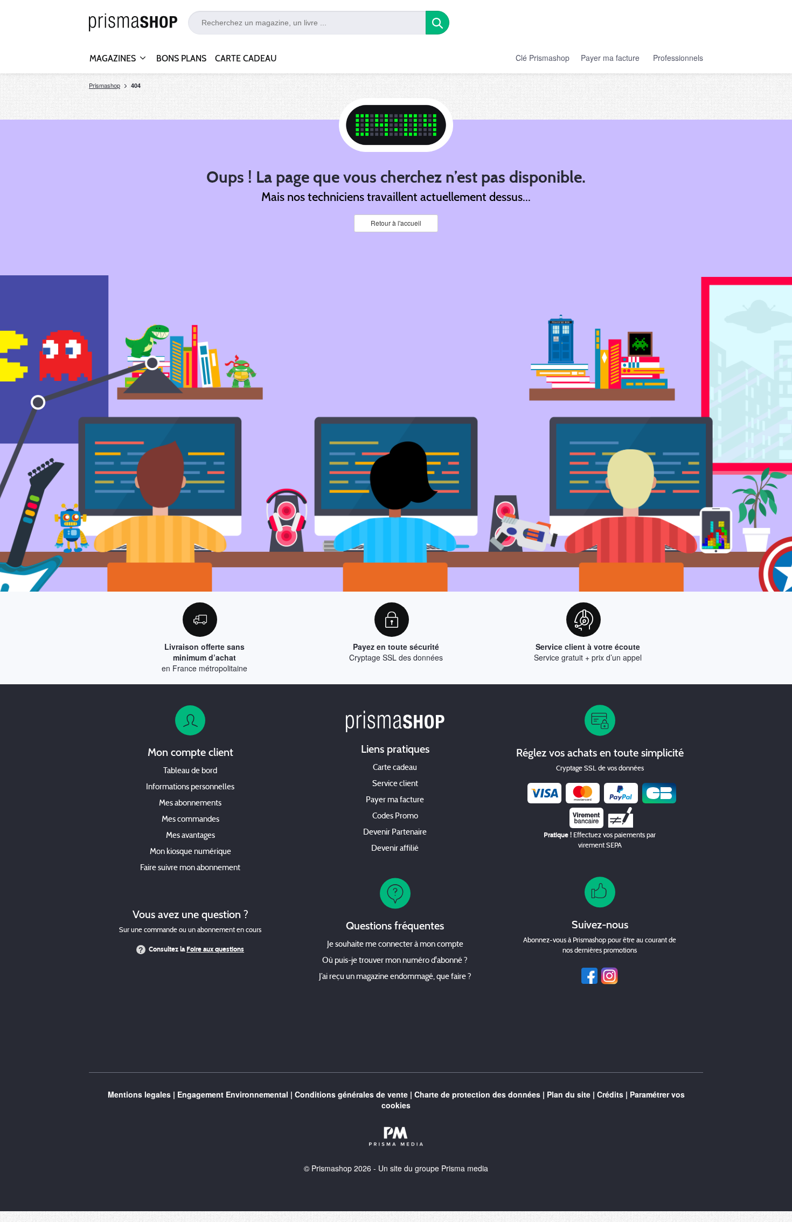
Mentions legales (139, 1094)
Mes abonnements (190, 804)
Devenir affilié (395, 849)
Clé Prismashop (542, 57)
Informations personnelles (190, 787)
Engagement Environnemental (232, 1094)
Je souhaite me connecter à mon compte (395, 945)
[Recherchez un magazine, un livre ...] (437, 22)
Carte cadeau (395, 768)
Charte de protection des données (477, 1094)
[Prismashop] (133, 22)
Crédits (610, 1094)
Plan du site (568, 1094)
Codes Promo (395, 817)
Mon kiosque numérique (190, 852)
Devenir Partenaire (395, 833)
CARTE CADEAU (246, 58)
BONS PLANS (181, 58)
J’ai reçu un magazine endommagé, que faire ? (395, 977)
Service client (395, 784)
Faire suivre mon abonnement (190, 868)
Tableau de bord (190, 771)
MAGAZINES (112, 58)
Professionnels (678, 57)
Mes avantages (190, 836)
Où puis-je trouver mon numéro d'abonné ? (395, 961)
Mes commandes (190, 820)
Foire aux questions (215, 949)
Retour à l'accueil (396, 222)
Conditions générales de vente (351, 1094)
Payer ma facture (610, 57)
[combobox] (307, 22)
